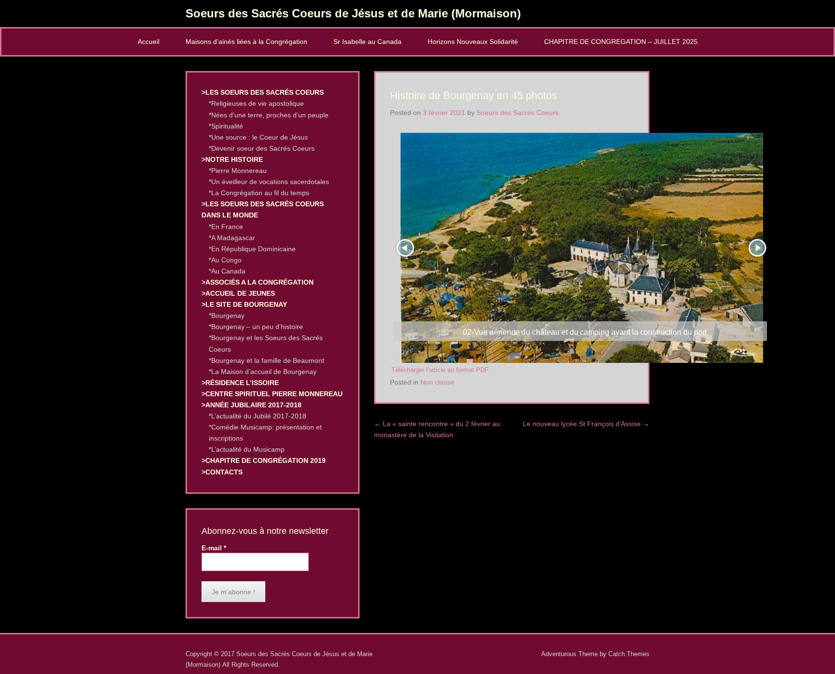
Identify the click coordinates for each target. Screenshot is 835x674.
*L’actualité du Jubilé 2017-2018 (257, 416)
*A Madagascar (232, 238)
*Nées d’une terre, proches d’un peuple (269, 115)
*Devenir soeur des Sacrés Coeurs (262, 148)
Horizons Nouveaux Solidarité (473, 41)
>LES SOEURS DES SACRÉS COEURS (263, 92)
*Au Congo (225, 260)
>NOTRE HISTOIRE (232, 159)
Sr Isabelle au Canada (367, 41)
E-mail (214, 548)
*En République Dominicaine (252, 249)
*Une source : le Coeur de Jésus (258, 137)
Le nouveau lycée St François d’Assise (586, 424)
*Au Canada (227, 271)
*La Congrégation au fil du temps (259, 193)
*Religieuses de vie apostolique (256, 103)
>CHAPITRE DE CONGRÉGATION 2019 (264, 460)
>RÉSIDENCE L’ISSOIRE (240, 383)
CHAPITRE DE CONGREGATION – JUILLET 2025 (621, 41)
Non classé (437, 382)
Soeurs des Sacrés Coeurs (517, 112)
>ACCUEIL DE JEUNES (238, 293)
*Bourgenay (227, 315)
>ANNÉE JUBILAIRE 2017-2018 (252, 405)
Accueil (148, 41)
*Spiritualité (226, 126)
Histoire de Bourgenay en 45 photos (473, 95)
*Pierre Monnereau (238, 170)
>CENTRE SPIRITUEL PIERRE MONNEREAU (272, 394)
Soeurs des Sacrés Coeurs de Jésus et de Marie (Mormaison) (353, 13)
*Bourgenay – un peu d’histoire (256, 326)
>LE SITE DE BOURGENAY (244, 304)
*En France (226, 226)
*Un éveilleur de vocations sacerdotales (269, 182)
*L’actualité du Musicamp (247, 449)
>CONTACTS (222, 472)
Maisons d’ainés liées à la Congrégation (246, 41)
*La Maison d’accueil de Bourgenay (263, 371)
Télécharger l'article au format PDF (440, 370)
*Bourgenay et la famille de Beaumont (266, 360)
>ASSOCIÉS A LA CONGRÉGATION (258, 282)
